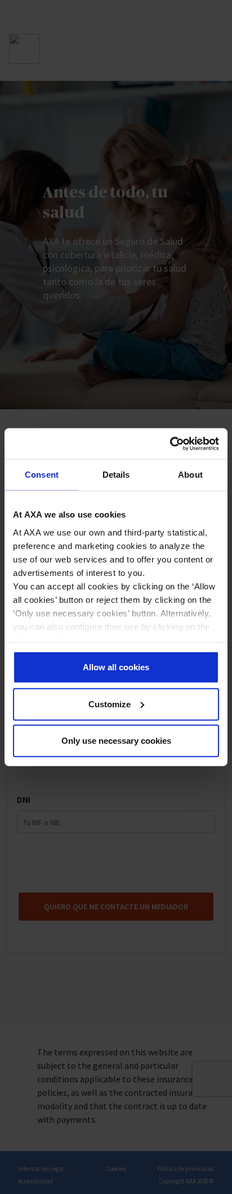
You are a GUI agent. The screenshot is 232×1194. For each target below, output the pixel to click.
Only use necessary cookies (116, 740)
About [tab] (190, 474)
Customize (109, 703)
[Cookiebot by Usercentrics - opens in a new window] (170, 443)
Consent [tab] (42, 474)
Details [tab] (116, 474)
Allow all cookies (116, 667)
